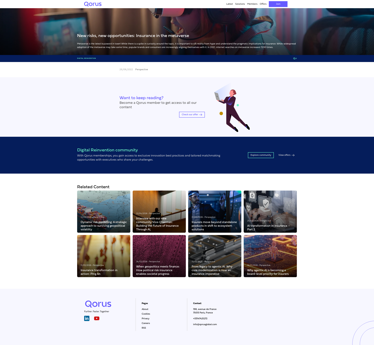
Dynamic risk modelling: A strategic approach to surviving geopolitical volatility (104, 225)
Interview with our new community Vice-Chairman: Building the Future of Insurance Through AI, (157, 223)
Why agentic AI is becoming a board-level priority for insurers (268, 272)
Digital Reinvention (86, 58)
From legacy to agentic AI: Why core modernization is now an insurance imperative (212, 270)
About (145, 309)
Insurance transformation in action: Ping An (99, 272)
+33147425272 (200, 319)
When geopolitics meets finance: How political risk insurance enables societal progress (158, 270)
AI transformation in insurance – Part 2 (268, 227)
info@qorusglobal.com (205, 324)
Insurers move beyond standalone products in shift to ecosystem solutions (214, 225)
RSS (144, 328)
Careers (146, 323)
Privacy (145, 319)
